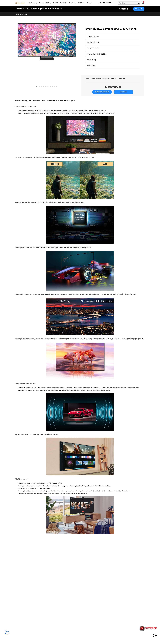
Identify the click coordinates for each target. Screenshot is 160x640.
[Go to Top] (155, 635)
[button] (37, 86)
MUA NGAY (138, 9)
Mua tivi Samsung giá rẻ (23, 100)
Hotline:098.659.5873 (104, 3)
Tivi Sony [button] (48, 3)
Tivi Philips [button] (63, 3)
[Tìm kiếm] (139, 3)
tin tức (89, 3)
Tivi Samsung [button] (33, 3)
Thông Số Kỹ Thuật (21, 14)
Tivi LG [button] (41, 3)
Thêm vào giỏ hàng (102, 92)
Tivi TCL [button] (55, 3)
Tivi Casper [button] (81, 3)
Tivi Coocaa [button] (72, 3)
